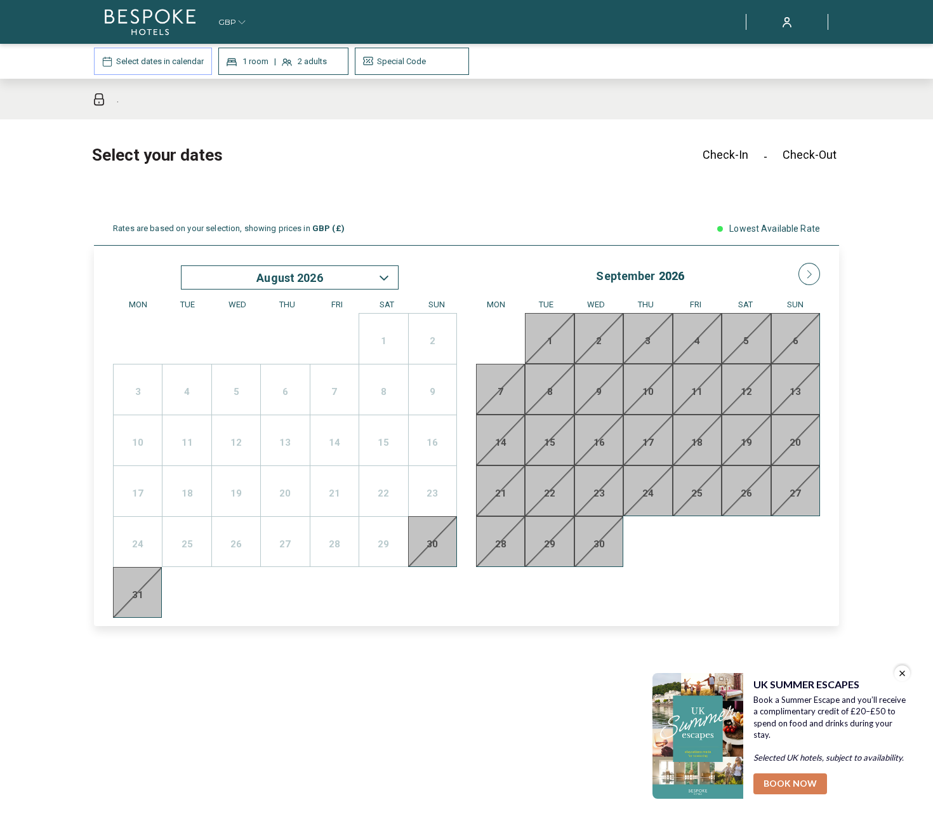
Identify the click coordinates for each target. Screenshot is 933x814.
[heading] (340, 160)
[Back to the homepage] (150, 22)
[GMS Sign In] (787, 21)
